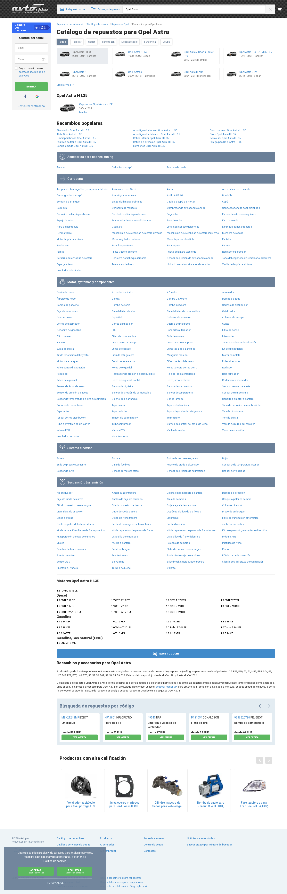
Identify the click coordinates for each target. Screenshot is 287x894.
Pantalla (226, 239)
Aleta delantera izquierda (236, 189)
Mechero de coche (232, 232)
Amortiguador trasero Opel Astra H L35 (155, 130)
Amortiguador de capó (69, 195)
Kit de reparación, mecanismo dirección (244, 530)
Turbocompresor (121, 423)
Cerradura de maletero (124, 207)
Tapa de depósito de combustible (241, 405)
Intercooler (228, 336)
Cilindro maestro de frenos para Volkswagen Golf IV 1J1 (167, 804)
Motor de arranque (67, 361)
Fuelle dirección (176, 524)
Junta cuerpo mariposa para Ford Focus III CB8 (124, 804)
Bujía (225, 458)
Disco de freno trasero (124, 517)
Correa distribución (122, 323)
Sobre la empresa (154, 838)
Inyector (61, 342)
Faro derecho (174, 220)
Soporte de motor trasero (71, 405)
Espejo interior (65, 220)
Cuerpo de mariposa (178, 323)
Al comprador (108, 850)
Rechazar (74, 871)
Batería (60, 458)
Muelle (60, 542)
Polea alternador (231, 361)
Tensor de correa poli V (125, 417)
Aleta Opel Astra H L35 (69, 134)
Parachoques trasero (123, 245)
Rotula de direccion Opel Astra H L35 (154, 141)
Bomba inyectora (176, 304)
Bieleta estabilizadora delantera (184, 492)
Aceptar (36, 871)
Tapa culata (118, 405)
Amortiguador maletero (125, 195)
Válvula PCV (118, 430)
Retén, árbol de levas (178, 380)
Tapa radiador (119, 411)
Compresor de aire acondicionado (186, 207)
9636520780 (248, 717)
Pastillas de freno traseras (71, 549)
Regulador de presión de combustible (133, 373)
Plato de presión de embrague (184, 549)
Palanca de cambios (178, 542)
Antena (61, 167)
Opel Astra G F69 (137, 51)
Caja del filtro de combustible (183, 311)
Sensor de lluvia (65, 470)
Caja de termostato (67, 311)
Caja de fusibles (121, 464)
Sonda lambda (175, 398)
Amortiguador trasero (124, 492)
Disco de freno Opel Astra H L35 (228, 130)
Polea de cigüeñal (122, 367)
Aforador (172, 292)
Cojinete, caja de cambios (181, 505)
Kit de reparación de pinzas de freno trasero (192, 530)
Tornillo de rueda (121, 567)
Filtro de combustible (124, 336)
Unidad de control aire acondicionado (188, 264)
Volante (171, 567)
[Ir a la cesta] (282, 9)
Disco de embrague (233, 511)
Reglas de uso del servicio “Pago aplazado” (123, 886)
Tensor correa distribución (71, 417)
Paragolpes (173, 245)
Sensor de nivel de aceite (236, 386)
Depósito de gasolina (69, 330)
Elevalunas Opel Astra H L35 (149, 145)
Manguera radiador (177, 355)
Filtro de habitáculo (67, 226)
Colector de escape (233, 317)
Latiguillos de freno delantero (183, 536)
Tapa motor (63, 411)
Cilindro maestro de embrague (74, 505)
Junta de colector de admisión (239, 342)
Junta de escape (121, 348)
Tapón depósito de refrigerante (184, 411)
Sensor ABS (63, 561)
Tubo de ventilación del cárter (73, 423)
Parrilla (60, 251)
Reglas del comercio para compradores (121, 882)
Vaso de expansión (233, 430)
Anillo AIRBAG (175, 195)
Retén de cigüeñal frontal (126, 380)
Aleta (170, 189)
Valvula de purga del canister (238, 423)
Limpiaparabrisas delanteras (183, 226)
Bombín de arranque (68, 201)
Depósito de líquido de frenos (184, 511)
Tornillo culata (230, 417)
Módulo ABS (229, 536)
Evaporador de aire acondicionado (131, 220)
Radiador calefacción (234, 251)
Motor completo (231, 355)
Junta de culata (65, 348)
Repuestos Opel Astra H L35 (96, 104)
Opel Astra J (135, 71)
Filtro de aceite (230, 330)
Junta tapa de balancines (181, 348)
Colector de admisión (179, 317)
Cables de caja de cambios (127, 499)
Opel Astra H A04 (193, 71)
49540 (154, 717)
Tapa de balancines (178, 405)
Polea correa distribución (71, 367)
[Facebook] (25, 96)
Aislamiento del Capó (124, 189)
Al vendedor (107, 844)
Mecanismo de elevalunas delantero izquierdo (193, 232)
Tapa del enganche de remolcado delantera (246, 258)
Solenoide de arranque (124, 398)
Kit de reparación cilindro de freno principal (81, 530)
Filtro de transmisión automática (240, 517)
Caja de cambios (176, 499)
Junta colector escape (124, 342)
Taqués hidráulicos (232, 411)
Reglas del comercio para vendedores (121, 878)
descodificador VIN (166, 686)
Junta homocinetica (233, 524)
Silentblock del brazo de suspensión (243, 561)
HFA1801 (118, 717)
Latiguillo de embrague (125, 536)
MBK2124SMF (75, 717)
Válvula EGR (63, 430)
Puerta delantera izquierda (181, 251)
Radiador (227, 367)
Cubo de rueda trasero (124, 511)
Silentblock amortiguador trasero (185, 561)
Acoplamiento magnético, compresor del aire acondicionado (83, 189)
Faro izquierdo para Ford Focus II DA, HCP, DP (254, 804)
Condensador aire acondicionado (241, 207)
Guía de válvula (175, 336)
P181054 (205, 717)
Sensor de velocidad (233, 470)
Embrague (172, 517)
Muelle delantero (121, 542)
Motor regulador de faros (126, 239)
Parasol (226, 245)
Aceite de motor (66, 292)
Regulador (62, 373)
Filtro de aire (63, 336)
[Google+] (37, 96)
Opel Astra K (79, 71)
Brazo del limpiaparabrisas (127, 201)
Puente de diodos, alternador (183, 464)
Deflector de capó (122, 167)
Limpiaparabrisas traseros (237, 226)
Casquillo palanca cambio (236, 499)
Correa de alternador (68, 323)
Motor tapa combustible (180, 239)
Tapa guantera (65, 264)
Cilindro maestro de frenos (127, 505)
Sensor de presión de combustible (131, 392)
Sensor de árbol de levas (71, 386)
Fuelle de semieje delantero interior (131, 524)
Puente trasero (120, 555)
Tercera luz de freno (123, 264)
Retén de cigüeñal (67, 380)
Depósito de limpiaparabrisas (128, 214)
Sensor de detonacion (179, 386)
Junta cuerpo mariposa (180, 342)
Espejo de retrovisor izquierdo (239, 214)
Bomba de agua (231, 298)
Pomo (225, 549)
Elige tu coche (169, 653)
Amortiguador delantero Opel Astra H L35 (156, 134)
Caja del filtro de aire (123, 311)
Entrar (31, 86)
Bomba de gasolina (68, 304)
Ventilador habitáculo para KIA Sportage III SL (81, 804)
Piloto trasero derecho (124, 251)
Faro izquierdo (230, 220)
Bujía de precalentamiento (71, 464)
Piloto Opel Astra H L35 (223, 134)
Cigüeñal (117, 317)
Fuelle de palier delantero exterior (75, 524)
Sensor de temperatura (180, 392)
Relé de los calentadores (181, 373)
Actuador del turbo (122, 292)
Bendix (115, 298)
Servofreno (118, 561)
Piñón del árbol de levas (180, 361)
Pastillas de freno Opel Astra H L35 (76, 141)
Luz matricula (64, 232)
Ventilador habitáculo (69, 270)
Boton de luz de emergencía (183, 458)
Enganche (172, 214)
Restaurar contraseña (31, 106)
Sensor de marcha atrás (125, 470)
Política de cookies (55, 860)
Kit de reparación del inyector (73, 355)
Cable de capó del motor (181, 201)
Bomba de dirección (233, 492)
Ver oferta (79, 737)
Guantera (117, 226)
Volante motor (120, 436)
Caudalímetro (64, 317)
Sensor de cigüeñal (123, 386)
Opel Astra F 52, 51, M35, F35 (255, 51)
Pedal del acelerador (123, 361)
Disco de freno (65, 517)
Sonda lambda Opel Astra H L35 (75, 145)
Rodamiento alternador (235, 380)
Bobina (116, 458)
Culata (225, 323)
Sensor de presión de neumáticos (186, 470)
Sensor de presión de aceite (72, 392)
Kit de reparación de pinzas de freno (132, 530)
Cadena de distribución (235, 304)
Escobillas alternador (179, 330)
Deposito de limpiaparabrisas (73, 214)
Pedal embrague (121, 549)
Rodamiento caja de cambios (183, 555)
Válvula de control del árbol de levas (187, 423)
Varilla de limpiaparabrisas (237, 264)
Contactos (150, 850)
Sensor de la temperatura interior (240, 464)
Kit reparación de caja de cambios (76, 536)
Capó (225, 201)
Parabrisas (63, 245)
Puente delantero (66, 555)
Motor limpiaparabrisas (70, 239)
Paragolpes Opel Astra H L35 (226, 141)
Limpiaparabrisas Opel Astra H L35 (76, 138)
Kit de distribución (232, 348)
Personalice (55, 882)
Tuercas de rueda (176, 167)
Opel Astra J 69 (248, 71)
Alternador (228, 292)
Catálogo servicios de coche (73, 844)
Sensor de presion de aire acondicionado (190, 258)
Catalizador (228, 311)
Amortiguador (64, 492)
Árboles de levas (66, 298)
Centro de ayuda (153, 844)
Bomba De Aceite (177, 298)
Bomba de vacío (121, 304)
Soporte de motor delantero (238, 398)
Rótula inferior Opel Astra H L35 (150, 138)
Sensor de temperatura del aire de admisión (81, 398)
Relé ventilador (230, 373)
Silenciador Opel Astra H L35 (73, 130)
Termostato (173, 417)
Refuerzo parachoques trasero (129, 258)
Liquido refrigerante (123, 355)
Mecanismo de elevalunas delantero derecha (137, 232)
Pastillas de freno (232, 542)
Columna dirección (232, 505)
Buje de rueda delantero (70, 499)
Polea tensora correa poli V (182, 367)
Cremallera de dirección (70, 511)
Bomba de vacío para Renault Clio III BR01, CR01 (210, 804)
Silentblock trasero (67, 567)
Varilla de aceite (176, 430)
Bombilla (227, 195)
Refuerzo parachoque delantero (75, 258)
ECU (114, 330)
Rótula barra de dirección (236, 555)
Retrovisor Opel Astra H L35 (225, 138)
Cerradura (62, 207)
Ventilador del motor (68, 436)
